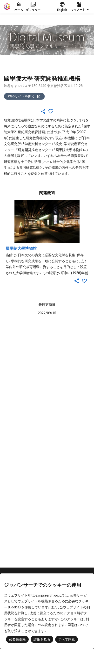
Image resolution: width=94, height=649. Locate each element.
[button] (80, 6)
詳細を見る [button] (42, 639)
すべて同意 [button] (66, 639)
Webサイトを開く (21, 96)
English (62, 10)
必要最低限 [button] (17, 639)
